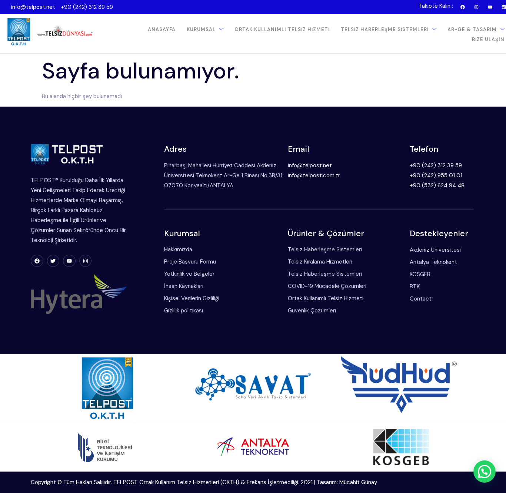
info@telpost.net (33, 7)
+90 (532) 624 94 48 (437, 185)
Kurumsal (201, 29)
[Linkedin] (504, 7)
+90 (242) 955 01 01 (436, 175)
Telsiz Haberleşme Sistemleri (385, 29)
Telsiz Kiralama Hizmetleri (320, 261)
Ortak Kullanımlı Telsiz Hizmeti (282, 29)
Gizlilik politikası (183, 310)
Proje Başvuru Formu (190, 261)
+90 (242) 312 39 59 (87, 7)
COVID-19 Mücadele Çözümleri (327, 286)
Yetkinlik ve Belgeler (189, 274)
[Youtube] (490, 7)
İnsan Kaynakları (183, 286)
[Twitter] (53, 261)
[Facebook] (462, 7)
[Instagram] (476, 7)
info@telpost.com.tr (314, 175)
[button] (484, 471)
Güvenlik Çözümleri (312, 310)
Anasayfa (162, 29)
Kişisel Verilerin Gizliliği (191, 298)
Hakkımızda (178, 249)
